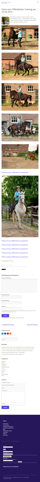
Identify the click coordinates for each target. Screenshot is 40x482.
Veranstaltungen (10, 265)
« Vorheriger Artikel (8, 325)
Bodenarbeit (4, 364)
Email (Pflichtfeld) (5, 300)
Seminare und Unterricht (8, 428)
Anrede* (4, 448)
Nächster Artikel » (32, 325)
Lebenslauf (5, 432)
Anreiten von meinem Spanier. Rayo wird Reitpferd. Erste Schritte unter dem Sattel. (18, 348)
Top (36, 478)
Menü (37, 2)
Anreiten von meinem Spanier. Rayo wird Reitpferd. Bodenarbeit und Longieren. (17, 350)
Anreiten (3, 362)
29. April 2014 (4, 14)
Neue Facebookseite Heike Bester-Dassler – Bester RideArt (13, 352)
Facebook (5, 334)
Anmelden (20, 461)
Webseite (4, 306)
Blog (4, 429)
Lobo (3, 368)
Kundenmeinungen (5, 367)
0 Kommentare (10, 14)
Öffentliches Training (22, 266)
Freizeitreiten (6, 425)
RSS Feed (10, 334)
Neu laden (5, 458)
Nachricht (6, 278)
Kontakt (5, 433)
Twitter (3, 334)
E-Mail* (4, 445)
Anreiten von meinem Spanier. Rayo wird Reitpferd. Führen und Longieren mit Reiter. (18, 347)
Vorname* (5, 450)
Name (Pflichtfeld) (5, 294)
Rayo (2, 372)
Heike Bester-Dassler (15, 266)
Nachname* (5, 452)
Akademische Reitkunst (8, 426)
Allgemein (3, 361)
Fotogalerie (4, 365)
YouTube (8, 334)
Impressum (5, 435)
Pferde (3, 371)
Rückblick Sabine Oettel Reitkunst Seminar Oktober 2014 (13, 354)
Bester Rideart (8, 266)
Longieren (4, 370)
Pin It (14, 269)
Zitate (3, 375)
